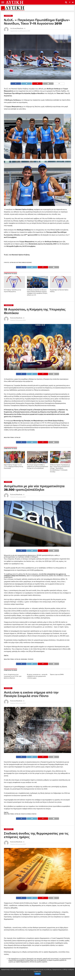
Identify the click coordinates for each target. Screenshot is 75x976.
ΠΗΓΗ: (6, 655)
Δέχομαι (37, 974)
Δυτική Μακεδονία (18, 28)
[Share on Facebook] (16, 83)
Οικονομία (24, 659)
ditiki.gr (13, 262)
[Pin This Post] (37, 83)
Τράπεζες (30, 659)
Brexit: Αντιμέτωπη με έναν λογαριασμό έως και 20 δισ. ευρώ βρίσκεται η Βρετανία (12, 676)
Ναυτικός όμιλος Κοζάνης (24, 262)
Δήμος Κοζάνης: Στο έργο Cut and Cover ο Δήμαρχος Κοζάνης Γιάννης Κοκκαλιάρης (13, 466)
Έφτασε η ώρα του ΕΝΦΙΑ (57, 674)
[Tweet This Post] (26, 83)
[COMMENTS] (59, 83)
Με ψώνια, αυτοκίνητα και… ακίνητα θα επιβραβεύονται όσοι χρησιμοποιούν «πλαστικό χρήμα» (37, 676)
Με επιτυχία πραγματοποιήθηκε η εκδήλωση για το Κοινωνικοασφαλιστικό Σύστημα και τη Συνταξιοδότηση (37, 466)
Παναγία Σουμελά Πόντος (28, 814)
